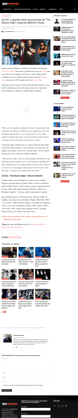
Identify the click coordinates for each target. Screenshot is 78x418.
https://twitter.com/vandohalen (19, 362)
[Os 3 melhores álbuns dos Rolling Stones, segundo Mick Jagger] (56, 124)
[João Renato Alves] (3, 31)
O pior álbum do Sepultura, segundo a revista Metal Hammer (68, 148)
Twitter (41, 249)
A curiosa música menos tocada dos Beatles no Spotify (42, 308)
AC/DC (44, 71)
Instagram (34, 249)
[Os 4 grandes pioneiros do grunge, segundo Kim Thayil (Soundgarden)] (56, 21)
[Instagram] (16, 371)
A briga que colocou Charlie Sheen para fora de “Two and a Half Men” (26, 308)
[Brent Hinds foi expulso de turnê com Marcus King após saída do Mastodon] (56, 156)
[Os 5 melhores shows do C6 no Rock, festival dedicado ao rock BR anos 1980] (56, 63)
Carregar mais (64, 97)
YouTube (19, 252)
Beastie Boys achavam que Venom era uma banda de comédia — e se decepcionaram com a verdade (68, 166)
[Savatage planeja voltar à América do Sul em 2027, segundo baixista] (56, 48)
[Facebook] (15, 35)
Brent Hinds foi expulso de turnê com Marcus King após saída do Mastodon (68, 156)
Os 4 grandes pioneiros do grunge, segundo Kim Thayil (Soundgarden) (68, 21)
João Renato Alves (9, 31)
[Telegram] (26, 35)
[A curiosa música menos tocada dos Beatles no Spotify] (42, 299)
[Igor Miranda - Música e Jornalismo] (11, 4)
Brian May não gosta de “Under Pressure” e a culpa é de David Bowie (25, 286)
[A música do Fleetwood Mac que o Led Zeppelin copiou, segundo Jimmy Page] (26, 319)
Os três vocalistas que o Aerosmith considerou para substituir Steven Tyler (42, 328)
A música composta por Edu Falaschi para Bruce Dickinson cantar (68, 140)
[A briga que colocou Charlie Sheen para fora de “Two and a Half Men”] (26, 299)
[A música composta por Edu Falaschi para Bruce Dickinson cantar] (56, 140)
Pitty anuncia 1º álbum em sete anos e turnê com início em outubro (68, 92)
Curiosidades (6, 16)
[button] (74, 9)
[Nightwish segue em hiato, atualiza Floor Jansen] (56, 56)
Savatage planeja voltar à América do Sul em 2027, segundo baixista (68, 48)
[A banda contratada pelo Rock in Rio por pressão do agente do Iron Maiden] (56, 116)
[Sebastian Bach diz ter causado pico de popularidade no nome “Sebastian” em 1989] (56, 29)
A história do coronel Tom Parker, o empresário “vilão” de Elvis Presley (9, 308)
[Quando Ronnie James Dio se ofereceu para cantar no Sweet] (56, 132)
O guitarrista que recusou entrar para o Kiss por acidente (68, 175)
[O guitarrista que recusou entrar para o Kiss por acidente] (56, 175)
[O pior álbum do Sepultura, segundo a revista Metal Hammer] (56, 148)
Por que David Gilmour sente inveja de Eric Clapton (67, 109)
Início (3, 352)
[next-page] (5, 337)
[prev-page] (3, 337)
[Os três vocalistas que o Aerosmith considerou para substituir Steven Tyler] (42, 319)
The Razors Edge (8, 71)
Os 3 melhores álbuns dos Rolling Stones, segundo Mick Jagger (68, 124)
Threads (4, 252)
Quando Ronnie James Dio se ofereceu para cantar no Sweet (68, 132)
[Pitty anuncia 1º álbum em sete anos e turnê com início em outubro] (56, 92)
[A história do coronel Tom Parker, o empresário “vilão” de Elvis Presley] (9, 299)
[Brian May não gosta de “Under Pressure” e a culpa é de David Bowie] (26, 277)
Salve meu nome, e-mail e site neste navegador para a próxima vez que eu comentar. (23, 410)
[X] (19, 35)
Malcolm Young (17, 262)
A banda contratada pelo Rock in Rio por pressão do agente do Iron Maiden (68, 116)
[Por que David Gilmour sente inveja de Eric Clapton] (56, 108)
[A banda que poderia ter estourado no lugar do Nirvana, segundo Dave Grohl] (42, 277)
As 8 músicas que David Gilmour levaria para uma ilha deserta (9, 286)
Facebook (11, 252)
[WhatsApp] (22, 35)
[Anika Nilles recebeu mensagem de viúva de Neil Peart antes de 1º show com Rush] (56, 72)
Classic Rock (37, 80)
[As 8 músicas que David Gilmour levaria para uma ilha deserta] (9, 277)
